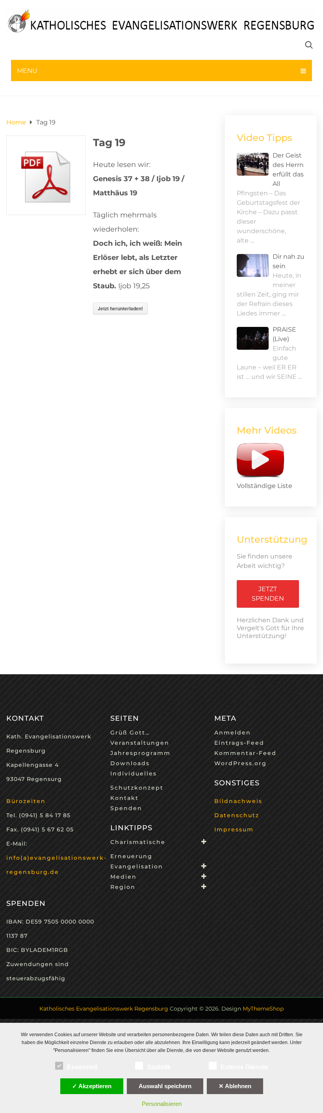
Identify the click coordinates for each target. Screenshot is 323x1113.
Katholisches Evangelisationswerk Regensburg (103, 1008)
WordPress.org (240, 763)
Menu (27, 70)
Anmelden (232, 732)
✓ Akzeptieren (91, 1086)
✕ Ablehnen (235, 1086)
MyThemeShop (263, 1008)
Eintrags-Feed (239, 742)
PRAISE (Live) (284, 334)
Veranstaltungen (139, 742)
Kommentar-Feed (245, 753)
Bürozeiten (26, 801)
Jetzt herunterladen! (120, 308)
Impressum (234, 829)
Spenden (126, 808)
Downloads (130, 763)
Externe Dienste (244, 1067)
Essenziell (82, 1067)
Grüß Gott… (130, 732)
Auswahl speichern (165, 1086)
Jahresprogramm (140, 753)
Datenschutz (236, 815)
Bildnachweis (238, 801)
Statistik (159, 1067)
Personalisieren (162, 1103)
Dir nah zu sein (288, 261)
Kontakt (124, 797)
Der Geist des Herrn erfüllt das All (288, 169)
